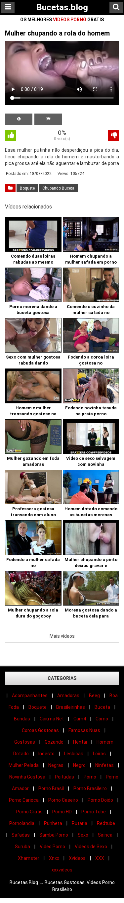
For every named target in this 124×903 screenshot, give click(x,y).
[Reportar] (48, 119)
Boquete (27, 188)
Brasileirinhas (70, 707)
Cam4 (79, 718)
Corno (102, 718)
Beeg (94, 695)
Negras (55, 765)
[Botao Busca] (116, 7)
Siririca (105, 835)
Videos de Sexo (91, 846)
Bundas (22, 718)
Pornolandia (21, 823)
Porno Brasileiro (90, 788)
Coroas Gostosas (40, 730)
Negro (79, 765)
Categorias (62, 678)
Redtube (106, 823)
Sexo (83, 835)
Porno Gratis (29, 811)
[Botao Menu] (8, 7)
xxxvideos (62, 869)
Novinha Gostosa (27, 777)
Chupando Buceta (58, 188)
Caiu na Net (52, 718)
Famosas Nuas (84, 730)
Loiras (99, 753)
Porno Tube (93, 811)
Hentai (80, 742)
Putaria (79, 823)
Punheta (53, 823)
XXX (99, 858)
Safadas (21, 835)
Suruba (22, 846)
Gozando (54, 742)
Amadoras (68, 695)
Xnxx (54, 858)
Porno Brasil (51, 788)
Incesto (46, 753)
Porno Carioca (24, 800)
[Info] (18, 119)
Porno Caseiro (63, 800)
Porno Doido (100, 800)
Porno (90, 777)
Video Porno (52, 846)
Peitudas (64, 777)
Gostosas (24, 742)
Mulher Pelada (24, 765)
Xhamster (28, 858)
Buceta (102, 707)
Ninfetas (104, 765)
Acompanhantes (30, 695)
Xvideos (77, 858)
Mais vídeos (62, 636)
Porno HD (62, 811)
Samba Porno (53, 835)
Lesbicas (73, 753)
